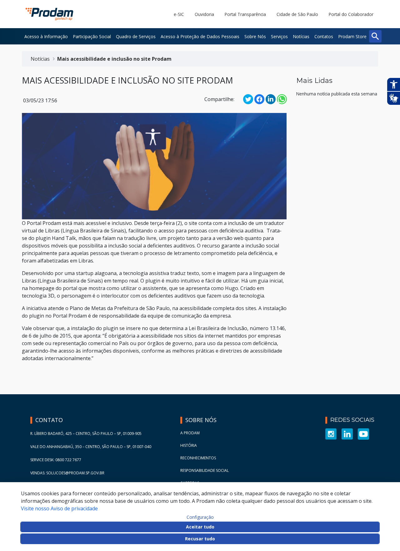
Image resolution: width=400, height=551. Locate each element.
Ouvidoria (204, 14)
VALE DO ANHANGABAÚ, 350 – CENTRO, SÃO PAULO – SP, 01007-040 (90, 446)
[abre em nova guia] (331, 433)
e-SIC (179, 14)
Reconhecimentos (198, 458)
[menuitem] (46, 36)
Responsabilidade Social (204, 470)
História (188, 445)
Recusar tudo (200, 539)
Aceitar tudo (200, 527)
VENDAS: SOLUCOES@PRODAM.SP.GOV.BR (67, 473)
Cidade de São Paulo (297, 14)
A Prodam (190, 433)
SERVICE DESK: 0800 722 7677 (55, 459)
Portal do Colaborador (351, 14)
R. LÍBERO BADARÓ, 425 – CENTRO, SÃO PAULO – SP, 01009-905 (86, 433)
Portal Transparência (245, 14)
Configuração (200, 517)
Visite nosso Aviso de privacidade (59, 508)
